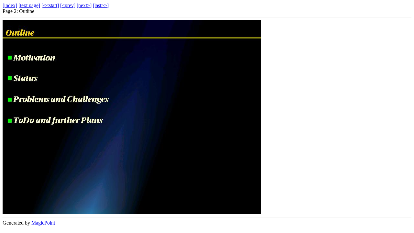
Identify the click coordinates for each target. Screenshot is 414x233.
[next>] (84, 5)
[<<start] (50, 5)
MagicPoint (43, 223)
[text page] (29, 5)
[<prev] (67, 5)
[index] (10, 5)
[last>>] (101, 5)
